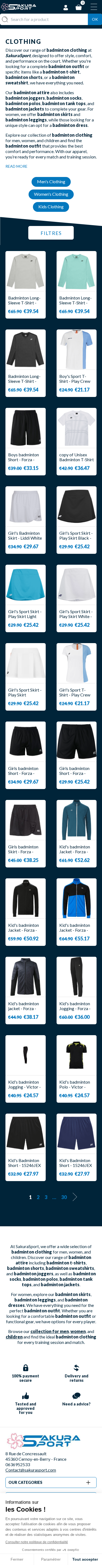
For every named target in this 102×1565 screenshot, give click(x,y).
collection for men (49, 1331)
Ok (95, 19)
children (14, 1336)
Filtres (51, 233)
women (78, 1331)
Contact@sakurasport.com (30, 1469)
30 (64, 1197)
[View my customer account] (65, 6)
